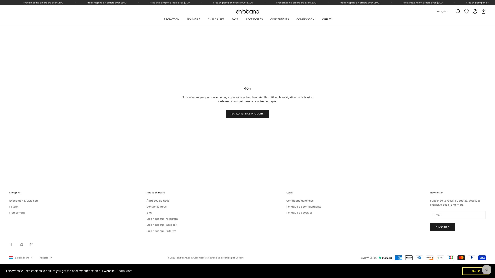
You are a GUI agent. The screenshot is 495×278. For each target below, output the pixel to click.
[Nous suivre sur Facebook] (11, 244)
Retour (13, 206)
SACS (235, 19)
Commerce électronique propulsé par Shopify (218, 257)
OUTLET (326, 19)
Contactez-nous (157, 206)
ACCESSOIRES (254, 19)
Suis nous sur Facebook (162, 224)
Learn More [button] (124, 271)
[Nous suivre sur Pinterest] (31, 244)
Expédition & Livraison (23, 200)
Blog (150, 212)
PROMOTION (171, 19)
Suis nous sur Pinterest (161, 230)
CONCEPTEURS (279, 19)
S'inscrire (442, 227)
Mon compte (17, 212)
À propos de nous (158, 200)
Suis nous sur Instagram (162, 218)
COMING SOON (305, 19)
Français (441, 11)
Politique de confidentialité (303, 206)
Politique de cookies (299, 212)
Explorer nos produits (247, 113)
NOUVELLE (193, 19)
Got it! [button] (476, 271)
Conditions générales (300, 200)
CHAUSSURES (216, 19)
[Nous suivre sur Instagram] (21, 244)
